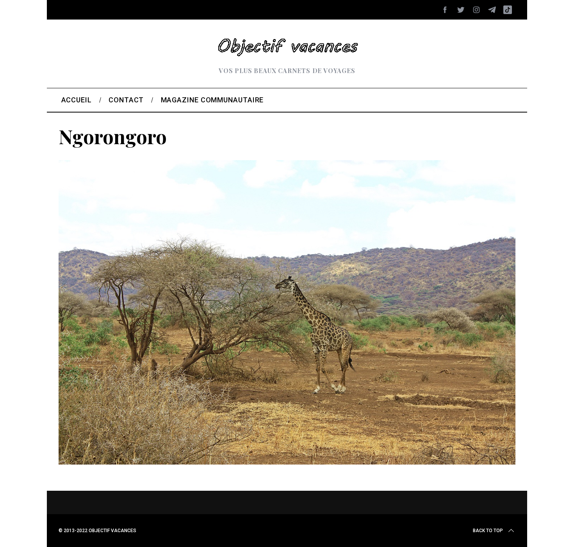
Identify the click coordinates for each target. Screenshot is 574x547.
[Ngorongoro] (287, 462)
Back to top (488, 530)
